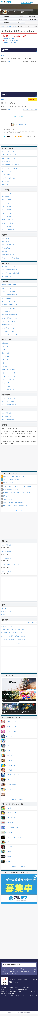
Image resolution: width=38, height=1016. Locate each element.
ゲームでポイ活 (25, 2)
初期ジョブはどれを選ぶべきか (10, 168)
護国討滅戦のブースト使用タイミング (11, 632)
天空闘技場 (5, 359)
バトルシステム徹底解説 (8, 291)
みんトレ (7, 741)
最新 (29, 622)
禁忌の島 (4, 363)
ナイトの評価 (5, 203)
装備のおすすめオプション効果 (10, 258)
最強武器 (6, 19)
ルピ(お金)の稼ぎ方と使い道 (9, 304)
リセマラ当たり (31, 16)
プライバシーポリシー (21, 996)
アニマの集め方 (6, 311)
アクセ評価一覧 (19, 19)
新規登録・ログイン (6, 611)
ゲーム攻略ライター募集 (7, 996)
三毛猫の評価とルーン (7, 496)
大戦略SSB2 (8, 861)
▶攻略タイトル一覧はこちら (19, 799)
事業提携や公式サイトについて (25, 989)
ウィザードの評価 (6, 206)
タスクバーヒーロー (10, 817)
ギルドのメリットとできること (10, 266)
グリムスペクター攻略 (8, 379)
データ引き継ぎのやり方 (8, 398)
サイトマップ (31, 991)
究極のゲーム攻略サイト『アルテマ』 (10, 987)
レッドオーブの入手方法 (8, 308)
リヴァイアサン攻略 (31, 19)
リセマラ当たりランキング (9, 155)
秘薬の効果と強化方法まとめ (9, 314)
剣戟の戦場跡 (5, 356)
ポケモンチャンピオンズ (11, 812)
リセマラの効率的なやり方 (9, 158)
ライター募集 (11, 993)
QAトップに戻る (18, 116)
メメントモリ (8, 794)
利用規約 (3, 991)
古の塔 (3, 349)
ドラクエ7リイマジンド (11, 827)
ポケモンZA (8, 832)
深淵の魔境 (5, 343)
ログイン (34, 2)
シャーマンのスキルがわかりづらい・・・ (12, 629)
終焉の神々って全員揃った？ (9, 626)
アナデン (7, 745)
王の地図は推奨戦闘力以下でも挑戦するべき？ (14, 639)
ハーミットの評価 (6, 226)
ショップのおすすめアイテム (9, 321)
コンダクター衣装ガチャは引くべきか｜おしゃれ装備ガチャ (17, 486)
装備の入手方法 (6, 248)
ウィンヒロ (8, 750)
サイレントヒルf (9, 846)
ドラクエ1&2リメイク (11, 822)
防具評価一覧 (5, 241)
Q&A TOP (4, 608)
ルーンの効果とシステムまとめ (10, 318)
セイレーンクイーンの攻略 (9, 376)
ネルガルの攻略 (6, 383)
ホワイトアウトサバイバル (12, 775)
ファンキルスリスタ (10, 731)
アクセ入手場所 (19, 16)
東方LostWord (9, 789)
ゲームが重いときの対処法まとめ (11, 401)
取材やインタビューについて (8, 989)
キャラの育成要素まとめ (8, 298)
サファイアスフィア (10, 721)
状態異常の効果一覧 (7, 324)
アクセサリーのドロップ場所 (11, 40)
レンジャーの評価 (6, 213)
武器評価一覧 (6, 22)
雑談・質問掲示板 (6, 413)
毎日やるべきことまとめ (8, 288)
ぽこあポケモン (9, 808)
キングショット (9, 755)
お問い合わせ (22, 991)
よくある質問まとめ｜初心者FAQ (11, 564)
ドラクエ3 (8, 851)
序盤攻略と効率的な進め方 (9, 284)
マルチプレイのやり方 (8, 328)
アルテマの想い (26, 987)
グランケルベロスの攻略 (8, 373)
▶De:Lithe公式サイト (6, 134)
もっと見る (19, 510)
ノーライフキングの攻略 (8, 369)
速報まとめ (5, 184)
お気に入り (32, 136)
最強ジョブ (6, 16)
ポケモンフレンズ (10, 765)
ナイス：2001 (26, 109)
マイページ (4, 614)
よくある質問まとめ (7, 174)
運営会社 (3, 993)
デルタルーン (8, 856)
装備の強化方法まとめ (8, 251)
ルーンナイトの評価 (7, 223)
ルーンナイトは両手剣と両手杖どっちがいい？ (14, 636)
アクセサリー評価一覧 (8, 244)
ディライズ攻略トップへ (20, 124)
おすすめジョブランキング (10, 42)
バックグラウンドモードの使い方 (11, 334)
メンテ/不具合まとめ (7, 181)
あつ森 (7, 842)
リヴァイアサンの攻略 (8, 389)
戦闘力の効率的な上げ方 (10, 38)
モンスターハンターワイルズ (13, 837)
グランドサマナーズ (10, 784)
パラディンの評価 (6, 216)
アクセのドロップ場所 (8, 331)
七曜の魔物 (5, 346)
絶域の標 (4, 366)
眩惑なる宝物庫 (6, 353)
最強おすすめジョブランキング (10, 164)
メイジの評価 (5, 196)
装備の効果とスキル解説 (8, 254)
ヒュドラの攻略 (6, 386)
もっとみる (18, 643)
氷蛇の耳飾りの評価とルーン (9, 483)
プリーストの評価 (6, 199)
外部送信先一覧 (33, 996)
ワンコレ (7, 779)
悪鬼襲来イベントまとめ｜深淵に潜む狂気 (12, 476)
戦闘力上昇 (19, 22)
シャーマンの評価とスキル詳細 (9, 489)
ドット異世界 (8, 770)
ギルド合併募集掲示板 (8, 419)
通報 (9, 61)
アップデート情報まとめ (8, 178)
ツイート (8, 136)
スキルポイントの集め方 (8, 301)
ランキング (34, 622)
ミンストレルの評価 (7, 219)
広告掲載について (12, 991)
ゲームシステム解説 (7, 171)
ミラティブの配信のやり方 (9, 404)
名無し (3, 55)
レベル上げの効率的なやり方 (9, 294)
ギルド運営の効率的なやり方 (9, 269)
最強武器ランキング (7, 161)
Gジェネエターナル (10, 736)
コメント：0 (34, 109)
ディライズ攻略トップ (8, 151)
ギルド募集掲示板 (6, 276)
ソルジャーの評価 (6, 193)
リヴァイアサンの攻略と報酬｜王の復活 (12, 502)
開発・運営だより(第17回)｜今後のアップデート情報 (15, 492)
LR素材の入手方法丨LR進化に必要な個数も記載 (14, 505)
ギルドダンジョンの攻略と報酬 (10, 273)
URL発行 (20, 136)
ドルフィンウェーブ (10, 726)
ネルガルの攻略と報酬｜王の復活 (10, 479)
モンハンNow (8, 760)
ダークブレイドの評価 (8, 229)
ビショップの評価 (6, 209)
